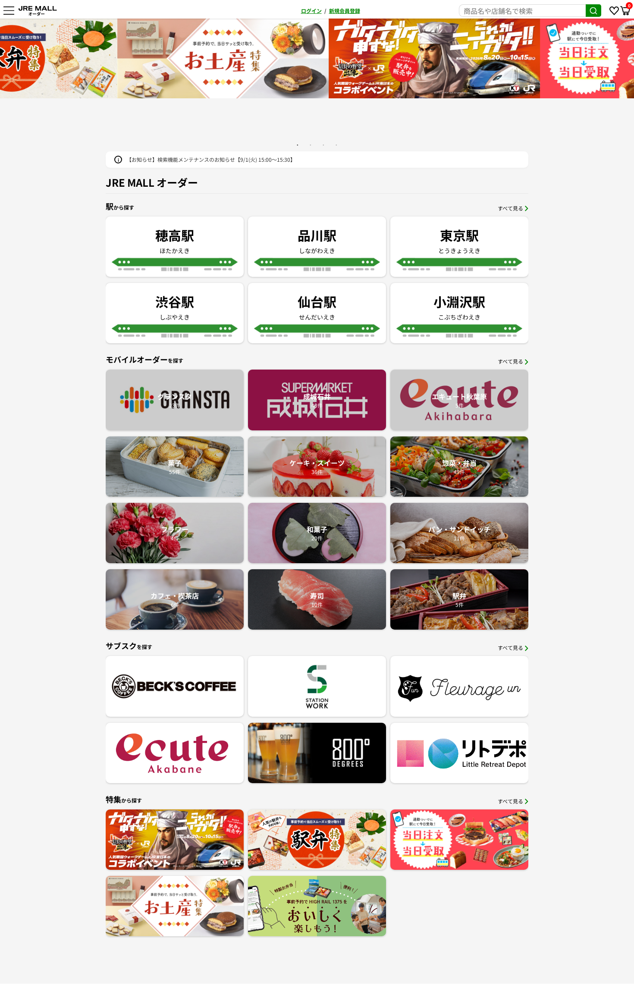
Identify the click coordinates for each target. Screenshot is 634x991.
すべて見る (510, 208)
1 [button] (297, 145)
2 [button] (310, 145)
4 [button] (336, 145)
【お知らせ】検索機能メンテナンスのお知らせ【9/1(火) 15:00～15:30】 (210, 159)
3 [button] (323, 145)
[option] (317, 58)
